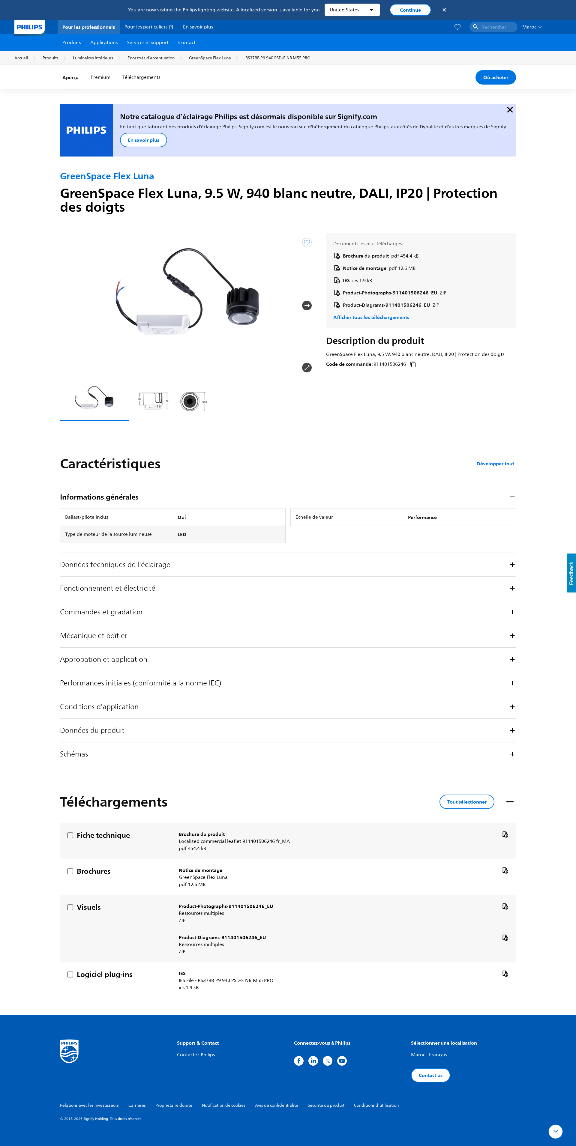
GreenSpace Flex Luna (210, 58)
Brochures (94, 871)
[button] (69, 305)
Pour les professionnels (88, 27)
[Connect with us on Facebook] (299, 1061)
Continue (410, 10)
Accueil (21, 58)
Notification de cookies (223, 1105)
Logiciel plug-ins (105, 974)
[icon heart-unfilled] (457, 27)
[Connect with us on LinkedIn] (313, 1061)
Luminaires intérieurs (93, 58)
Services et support (148, 42)
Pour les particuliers (146, 27)
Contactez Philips (196, 1055)
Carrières (137, 1105)
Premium (100, 77)
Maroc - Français (429, 1055)
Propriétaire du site (173, 1105)
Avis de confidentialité (276, 1105)
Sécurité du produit (326, 1105)
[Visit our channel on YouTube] (342, 1061)
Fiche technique (103, 835)
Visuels (89, 907)
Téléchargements (140, 77)
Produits (71, 42)
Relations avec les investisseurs (89, 1105)
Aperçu (70, 77)
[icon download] (505, 834)
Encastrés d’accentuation (151, 58)
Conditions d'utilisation (376, 1105)
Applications (104, 42)
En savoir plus (198, 27)
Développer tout (495, 463)
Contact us (430, 1075)
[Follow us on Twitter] (327, 1061)
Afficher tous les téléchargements (371, 317)
